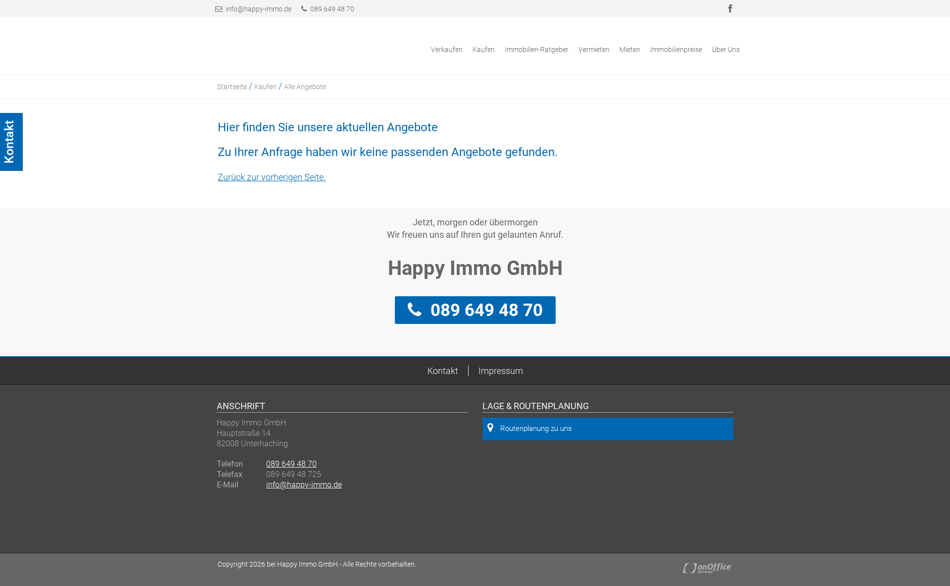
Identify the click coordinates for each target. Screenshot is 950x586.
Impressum (500, 371)
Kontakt (443, 371)
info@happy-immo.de (258, 9)
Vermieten (594, 49)
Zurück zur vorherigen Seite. (272, 177)
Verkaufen (447, 49)
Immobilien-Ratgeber (537, 49)
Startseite (232, 87)
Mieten (629, 49)
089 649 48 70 (331, 9)
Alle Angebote (305, 87)
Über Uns (726, 49)
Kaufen (484, 49)
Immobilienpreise (676, 49)
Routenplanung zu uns (536, 428)
